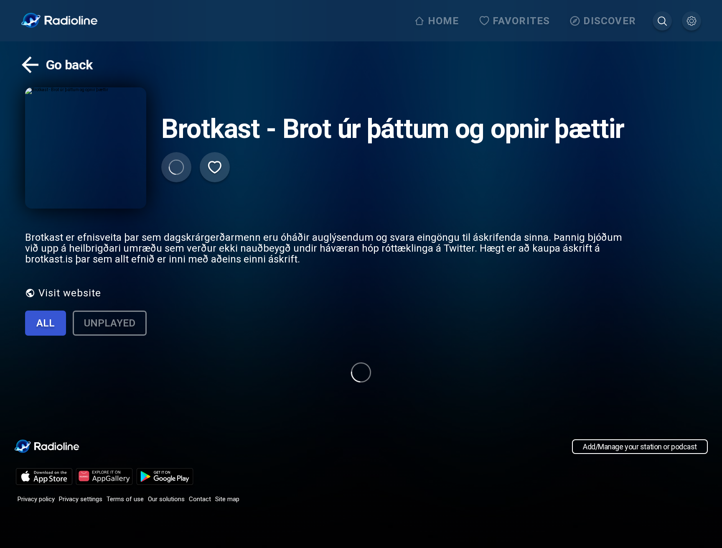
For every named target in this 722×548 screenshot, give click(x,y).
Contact (200, 499)
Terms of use (125, 499)
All (45, 323)
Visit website (69, 293)
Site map (227, 499)
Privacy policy (36, 499)
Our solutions (166, 499)
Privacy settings (80, 499)
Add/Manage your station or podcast (640, 446)
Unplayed (109, 323)
